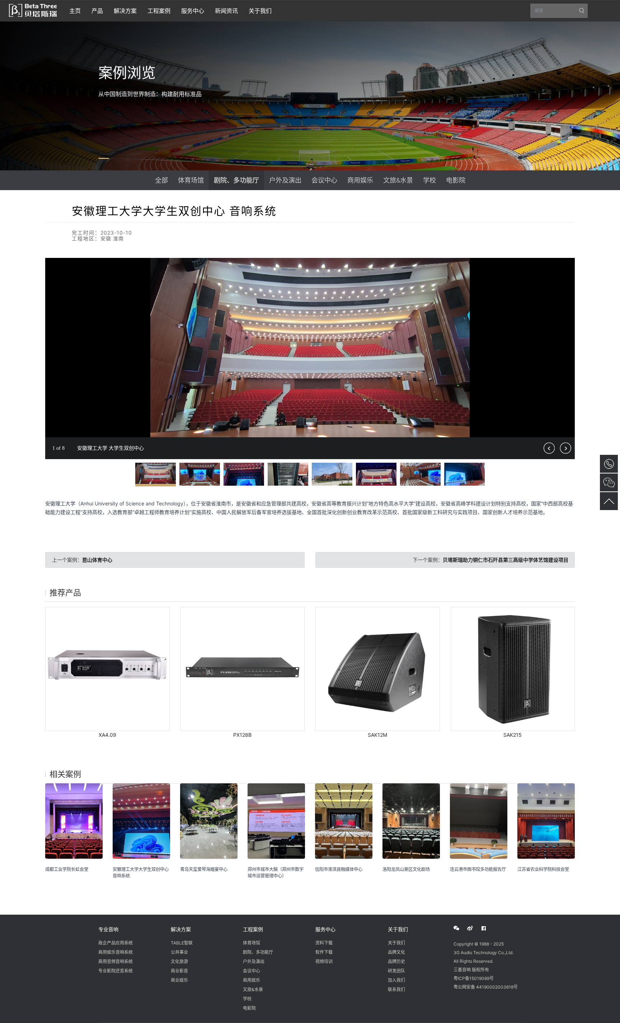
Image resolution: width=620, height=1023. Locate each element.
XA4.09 (107, 735)
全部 (161, 180)
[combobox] (559, 11)
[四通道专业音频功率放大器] (107, 669)
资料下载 (324, 943)
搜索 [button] (561, 13)
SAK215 (512, 735)
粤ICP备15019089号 (474, 978)
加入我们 (396, 980)
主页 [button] (75, 10)
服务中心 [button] (192, 10)
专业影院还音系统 (115, 971)
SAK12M (377, 735)
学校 (429, 180)
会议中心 (324, 180)
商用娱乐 (360, 180)
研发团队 (396, 971)
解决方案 (181, 929)
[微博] (474, 928)
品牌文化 (396, 952)
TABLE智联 (182, 943)
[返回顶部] (609, 501)
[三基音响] (33, 9)
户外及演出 (285, 180)
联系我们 (396, 989)
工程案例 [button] (158, 10)
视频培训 (324, 961)
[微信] (460, 928)
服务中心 (325, 929)
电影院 (455, 180)
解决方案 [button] (125, 10)
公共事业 (179, 952)
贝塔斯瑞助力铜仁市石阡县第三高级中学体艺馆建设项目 (505, 560)
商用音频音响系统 (115, 961)
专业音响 (108, 929)
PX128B (242, 735)
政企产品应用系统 (115, 943)
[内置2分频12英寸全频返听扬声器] (377, 669)
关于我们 (398, 929)
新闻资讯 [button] (226, 10)
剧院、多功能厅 (236, 180)
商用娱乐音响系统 (115, 952)
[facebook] (487, 928)
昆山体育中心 (97, 560)
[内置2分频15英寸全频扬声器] (513, 669)
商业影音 (179, 971)
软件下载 (324, 952)
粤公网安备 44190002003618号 (486, 987)
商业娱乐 (179, 980)
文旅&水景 (398, 180)
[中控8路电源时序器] (242, 669)
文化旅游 (179, 961)
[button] (568, 264)
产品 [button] (97, 10)
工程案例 (253, 929)
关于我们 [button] (260, 10)
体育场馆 (191, 180)
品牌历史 (396, 961)
